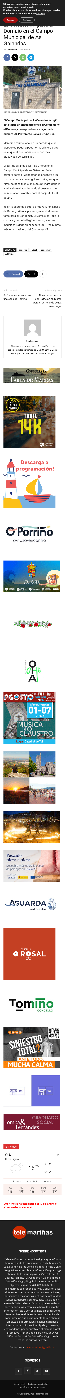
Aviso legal (19, 1383)
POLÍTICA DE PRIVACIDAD (32, 1387)
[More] (42, 273)
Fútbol (34, 250)
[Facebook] (6, 57)
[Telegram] (30, 57)
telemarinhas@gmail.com (40, 1347)
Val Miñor (9, 254)
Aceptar (10, 20)
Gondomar (46, 250)
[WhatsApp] (22, 57)
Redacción (12, 49)
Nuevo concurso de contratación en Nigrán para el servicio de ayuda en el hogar (47, 301)
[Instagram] (27, 1370)
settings (40, 13)
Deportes (23, 250)
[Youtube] (46, 1371)
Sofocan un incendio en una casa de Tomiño (17, 297)
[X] (14, 57)
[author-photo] (32, 336)
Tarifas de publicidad (38, 1383)
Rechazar (27, 20)
